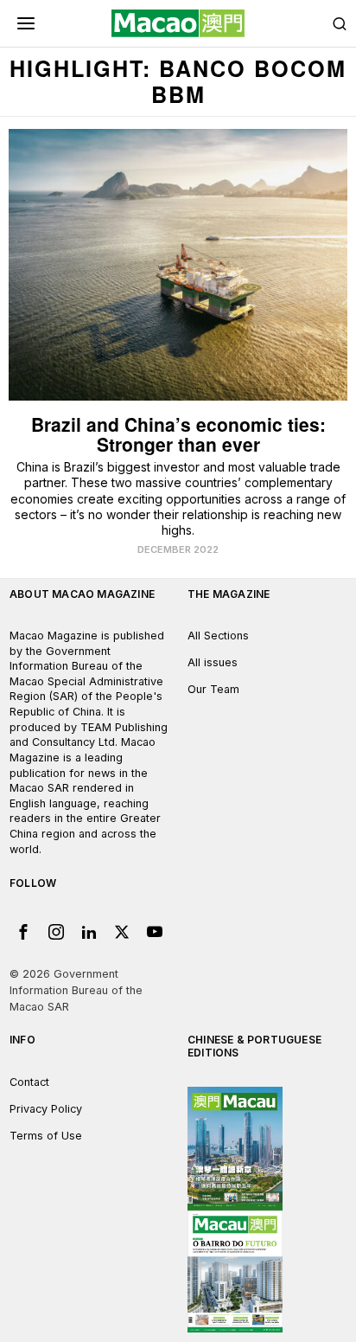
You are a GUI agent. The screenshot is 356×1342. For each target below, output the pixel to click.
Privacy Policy (46, 1108)
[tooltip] (23, 932)
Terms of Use (46, 1135)
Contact (29, 1082)
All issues (213, 662)
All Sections (218, 635)
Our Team (213, 689)
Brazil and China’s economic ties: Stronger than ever (178, 434)
